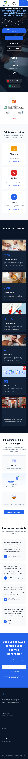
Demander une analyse (14, 666)
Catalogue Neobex (14, 671)
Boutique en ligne (14, 48)
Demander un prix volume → (14, 512)
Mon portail (14, 3)
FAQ (2, 726)
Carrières (4, 728)
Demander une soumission (14, 38)
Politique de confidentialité (7, 755)
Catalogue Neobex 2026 (7, 711)
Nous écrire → (5, 744)
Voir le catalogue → (14, 161)
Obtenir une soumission (23, 3)
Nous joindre (4, 730)
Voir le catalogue (14, 43)
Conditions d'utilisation (20, 755)
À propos (4, 723)
